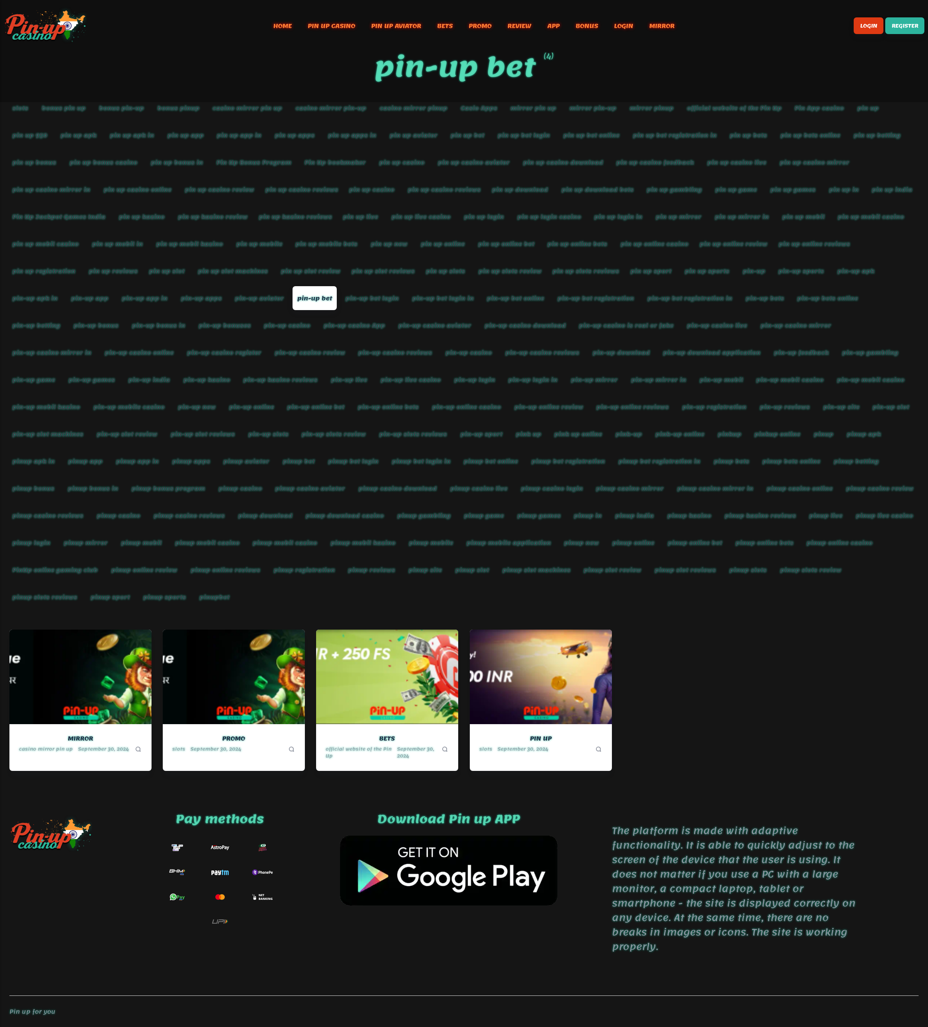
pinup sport (110, 596)
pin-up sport (481, 433)
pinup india (634, 515)
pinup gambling (424, 515)
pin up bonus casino (103, 162)
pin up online (443, 244)
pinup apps (191, 461)
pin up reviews (113, 271)
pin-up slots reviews (413, 433)
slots (20, 108)
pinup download (265, 515)
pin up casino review (219, 189)
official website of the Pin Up (734, 108)
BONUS (587, 26)
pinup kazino (689, 515)
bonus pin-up (121, 108)
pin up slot (167, 271)
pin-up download (621, 352)
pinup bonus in (93, 488)
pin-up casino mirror (796, 325)
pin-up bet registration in (689, 298)
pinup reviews (371, 569)
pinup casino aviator (310, 488)
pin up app (185, 135)
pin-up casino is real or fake (626, 325)
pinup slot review (613, 569)
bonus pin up (64, 108)
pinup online (633, 542)
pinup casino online (800, 488)
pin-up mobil (721, 379)
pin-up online (251, 406)
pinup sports (164, 596)
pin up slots (445, 271)
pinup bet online (491, 461)
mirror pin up (533, 108)
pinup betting (856, 461)
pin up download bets (598, 189)
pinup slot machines (536, 569)
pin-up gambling (870, 352)
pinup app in (137, 461)
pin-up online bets (388, 406)
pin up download (520, 189)
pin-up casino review (310, 352)
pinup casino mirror (630, 488)
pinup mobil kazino (363, 542)
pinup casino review (880, 488)
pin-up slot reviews (203, 433)
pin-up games (92, 379)
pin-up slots (268, 433)
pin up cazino (371, 189)
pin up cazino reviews (444, 189)
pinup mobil (141, 542)
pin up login (484, 216)
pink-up (629, 433)
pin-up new (197, 406)
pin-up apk (855, 271)
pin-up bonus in (158, 325)
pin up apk (78, 135)
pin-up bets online (828, 298)
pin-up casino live (717, 325)
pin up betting (877, 135)
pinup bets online (792, 461)
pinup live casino (884, 515)
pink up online (578, 433)
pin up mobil (803, 216)
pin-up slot (891, 406)
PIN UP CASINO (331, 26)
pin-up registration (714, 406)
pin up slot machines (233, 271)
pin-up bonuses (225, 325)
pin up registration (43, 271)
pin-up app (89, 298)
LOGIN (623, 26)
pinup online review (144, 569)
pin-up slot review (127, 433)
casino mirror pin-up (330, 108)
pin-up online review (548, 406)
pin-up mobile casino (129, 406)
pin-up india (149, 379)
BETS (445, 26)
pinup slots (748, 569)
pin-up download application (712, 352)
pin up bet (468, 135)
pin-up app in (144, 298)
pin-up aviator (259, 298)
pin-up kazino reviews (280, 379)
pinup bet (299, 461)
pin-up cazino (469, 352)
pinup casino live (479, 488)
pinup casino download (398, 488)
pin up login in (618, 216)
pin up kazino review (213, 216)
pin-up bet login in (443, 298)
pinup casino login (552, 488)
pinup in (588, 515)
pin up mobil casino (871, 216)
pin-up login (474, 379)
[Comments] (138, 748)
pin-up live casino (411, 379)
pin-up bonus (96, 325)
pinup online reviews (225, 569)
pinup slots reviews (44, 596)
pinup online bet (695, 542)
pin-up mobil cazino (870, 379)
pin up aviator (414, 135)
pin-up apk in (35, 298)
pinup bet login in (421, 461)
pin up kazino (142, 216)
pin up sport (650, 271)
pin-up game (33, 379)
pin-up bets (765, 298)
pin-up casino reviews (395, 352)
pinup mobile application (509, 542)
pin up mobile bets (326, 244)
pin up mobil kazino (189, 244)
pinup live (826, 515)
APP (553, 26)
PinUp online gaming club (55, 569)
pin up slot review (310, 271)
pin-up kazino (206, 379)
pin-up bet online (515, 298)
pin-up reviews (785, 406)
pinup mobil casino (207, 542)
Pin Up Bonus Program (253, 162)
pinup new (581, 542)
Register (904, 26)
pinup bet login (353, 461)
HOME (282, 26)
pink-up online (679, 433)
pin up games (793, 189)
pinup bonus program (168, 488)
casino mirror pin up (247, 108)
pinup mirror (86, 542)
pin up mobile (259, 244)
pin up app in (239, 135)
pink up (528, 433)
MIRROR (662, 26)
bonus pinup (178, 108)
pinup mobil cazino (285, 542)
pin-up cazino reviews (542, 352)
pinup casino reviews (47, 515)
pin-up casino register (224, 352)
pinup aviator (246, 461)
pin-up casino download (525, 325)
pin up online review (733, 244)
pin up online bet (506, 244)
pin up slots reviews (586, 271)
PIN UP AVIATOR (396, 26)
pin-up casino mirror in (51, 352)
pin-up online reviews (633, 406)
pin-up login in (533, 379)
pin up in (844, 189)
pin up (868, 108)
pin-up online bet (315, 406)
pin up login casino (549, 216)
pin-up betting (36, 325)
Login (868, 26)
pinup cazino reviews (189, 515)
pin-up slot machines (47, 433)
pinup (823, 433)
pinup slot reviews (685, 569)
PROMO (480, 26)
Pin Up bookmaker (335, 162)
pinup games (539, 515)
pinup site (425, 569)
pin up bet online (591, 135)
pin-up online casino (466, 406)
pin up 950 (29, 135)
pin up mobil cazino (45, 244)
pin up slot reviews (383, 271)
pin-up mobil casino (790, 379)
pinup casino (240, 488)
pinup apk (864, 433)
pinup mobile (431, 542)
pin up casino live (736, 162)
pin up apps (295, 135)
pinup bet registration (568, 461)
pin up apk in (132, 135)
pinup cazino (118, 515)
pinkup (729, 433)
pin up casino (401, 162)
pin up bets (748, 135)
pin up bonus (34, 162)
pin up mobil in (117, 244)
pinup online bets (765, 542)
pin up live (360, 216)
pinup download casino (345, 515)
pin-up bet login (372, 298)
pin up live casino (421, 216)
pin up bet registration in (675, 135)
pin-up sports (801, 271)
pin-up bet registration (596, 298)
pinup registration (304, 569)
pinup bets (731, 461)
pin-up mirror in (658, 379)
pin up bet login (524, 135)
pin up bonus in (177, 162)
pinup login (31, 542)
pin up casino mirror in (51, 189)
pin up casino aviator (474, 162)
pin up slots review (510, 271)
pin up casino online (137, 189)
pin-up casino (287, 325)
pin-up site (841, 406)
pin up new (389, 244)
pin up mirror (678, 216)
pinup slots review (810, 569)
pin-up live (349, 379)
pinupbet (214, 596)
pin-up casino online (139, 352)
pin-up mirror (594, 379)
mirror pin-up (592, 108)
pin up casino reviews (301, 189)
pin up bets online (810, 135)
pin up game (736, 189)
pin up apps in (352, 135)
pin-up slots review (334, 433)
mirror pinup (652, 108)
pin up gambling (674, 189)
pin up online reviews (814, 244)
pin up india (892, 189)
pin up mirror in (742, 216)
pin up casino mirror (814, 162)
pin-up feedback (801, 352)
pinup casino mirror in (715, 488)
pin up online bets (578, 244)
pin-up (754, 271)
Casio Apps (479, 108)
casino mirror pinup (413, 108)
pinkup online (778, 433)
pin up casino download (563, 162)
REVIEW (519, 26)
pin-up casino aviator (434, 325)
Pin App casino (819, 108)
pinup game (484, 515)
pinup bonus (33, 488)
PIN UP (541, 738)
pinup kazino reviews (760, 515)
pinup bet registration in (659, 461)
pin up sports (707, 271)
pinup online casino (840, 542)
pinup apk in (33, 461)
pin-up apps (201, 298)
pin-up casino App (354, 325)
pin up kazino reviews (295, 216)
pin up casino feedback (655, 162)
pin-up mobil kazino (46, 406)
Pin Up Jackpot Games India (58, 216)
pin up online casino (654, 244)
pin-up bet (314, 298)
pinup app (85, 461)
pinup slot (472, 569)
